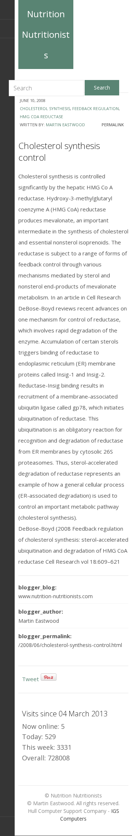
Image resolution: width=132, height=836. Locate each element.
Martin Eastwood (65, 124)
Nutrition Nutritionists (46, 34)
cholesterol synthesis (45, 108)
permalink (113, 124)
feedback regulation (95, 108)
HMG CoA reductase (41, 116)
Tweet (30, 679)
